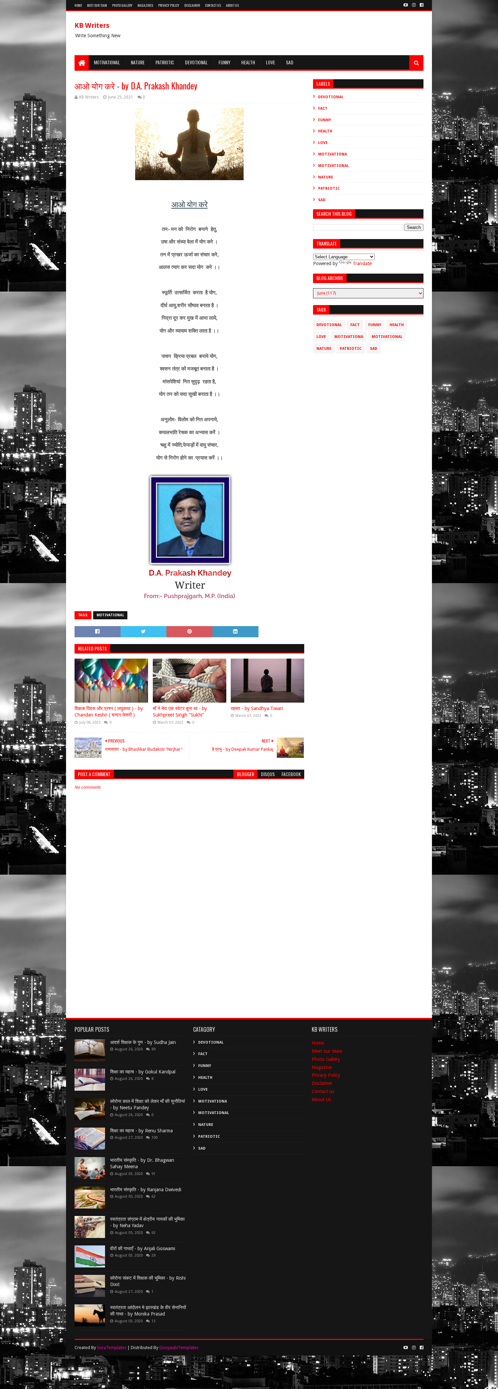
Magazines (145, 5)
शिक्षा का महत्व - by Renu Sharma (141, 1130)
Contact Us (213, 5)
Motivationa (332, 154)
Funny (224, 62)
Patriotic (164, 62)
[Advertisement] (189, 952)
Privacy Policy (168, 5)
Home (78, 5)
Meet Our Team (97, 5)
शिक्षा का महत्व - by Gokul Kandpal (142, 1071)
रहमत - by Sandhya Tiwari (257, 708)
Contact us (323, 1091)
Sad (289, 62)
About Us (232, 5)
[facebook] (420, 5)
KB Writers (92, 25)
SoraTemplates (111, 1347)
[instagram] (414, 5)
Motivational (107, 62)
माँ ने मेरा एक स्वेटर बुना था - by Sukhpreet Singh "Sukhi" (180, 712)
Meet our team (327, 1051)
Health (248, 62)
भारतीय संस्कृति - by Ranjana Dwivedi (145, 1189)
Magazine (322, 1067)
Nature (138, 62)
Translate (362, 263)
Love (270, 62)
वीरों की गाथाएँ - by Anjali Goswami (142, 1248)
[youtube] (405, 5)
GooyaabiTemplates (179, 1347)
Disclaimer (192, 5)
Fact (323, 108)
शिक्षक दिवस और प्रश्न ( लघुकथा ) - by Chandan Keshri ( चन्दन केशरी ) (109, 712)
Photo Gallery (122, 5)
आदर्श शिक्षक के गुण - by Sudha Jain (143, 1042)
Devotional (196, 62)
